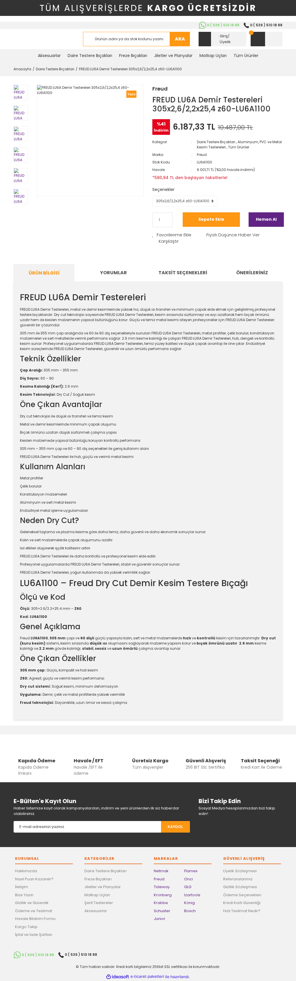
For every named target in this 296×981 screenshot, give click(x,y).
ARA (180, 39)
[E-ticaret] (147, 976)
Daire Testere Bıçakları (216, 141)
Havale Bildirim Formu (35, 918)
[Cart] (266, 39)
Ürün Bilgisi (44, 273)
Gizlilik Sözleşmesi (240, 887)
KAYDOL (175, 826)
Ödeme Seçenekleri (242, 895)
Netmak (161, 871)
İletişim (21, 887)
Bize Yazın (24, 895)
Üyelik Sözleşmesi (240, 871)
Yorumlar (113, 272)
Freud (160, 88)
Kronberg (163, 895)
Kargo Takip (26, 927)
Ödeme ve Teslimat (33, 911)
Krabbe (161, 902)
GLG (187, 887)
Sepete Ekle (211, 219)
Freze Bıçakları (98, 879)
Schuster (162, 911)
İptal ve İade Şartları (33, 934)
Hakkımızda (26, 871)
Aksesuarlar (95, 911)
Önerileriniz (252, 272)
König (189, 902)
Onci (188, 879)
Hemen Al (266, 219)
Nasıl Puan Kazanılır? (34, 879)
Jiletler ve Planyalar (102, 887)
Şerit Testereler (98, 902)
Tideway (162, 887)
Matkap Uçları (97, 895)
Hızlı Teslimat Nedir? (241, 911)
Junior (159, 918)
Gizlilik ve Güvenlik (32, 902)
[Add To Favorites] (171, 235)
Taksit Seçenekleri (182, 272)
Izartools (192, 895)
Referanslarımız (238, 879)
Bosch (190, 911)
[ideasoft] (117, 977)
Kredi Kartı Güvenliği (241, 902)
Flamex (190, 871)
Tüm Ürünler (238, 147)
